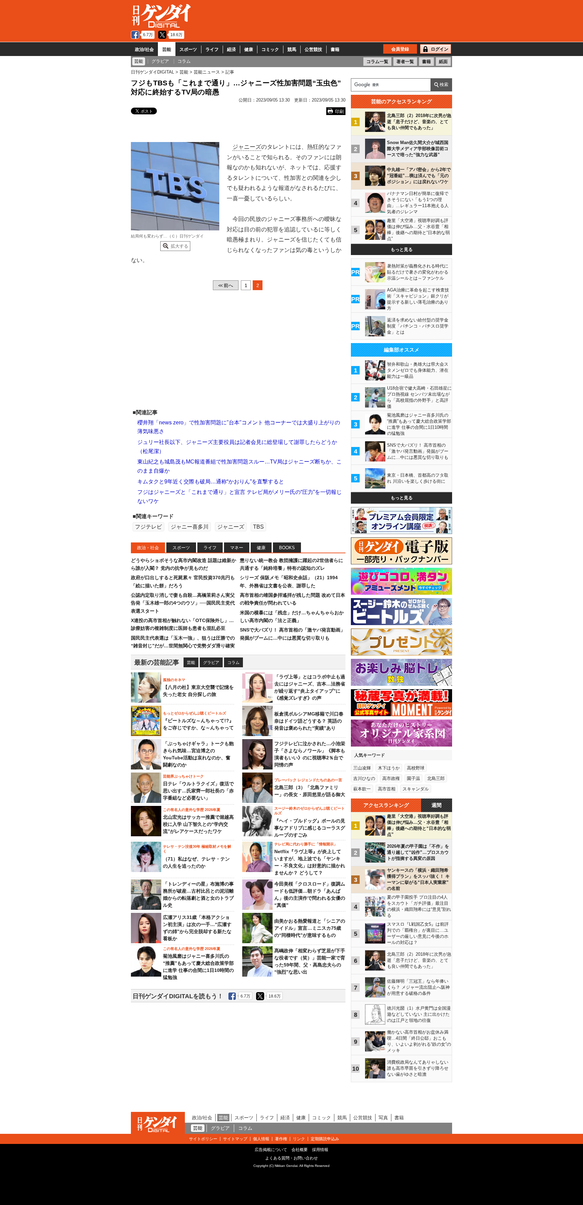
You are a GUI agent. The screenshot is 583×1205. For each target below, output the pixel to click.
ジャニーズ (246, 147)
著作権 (281, 1139)
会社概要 (300, 1149)
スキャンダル (415, 788)
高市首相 (386, 788)
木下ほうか (389, 767)
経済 (231, 49)
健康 (248, 49)
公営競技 (313, 49)
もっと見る (402, 249)
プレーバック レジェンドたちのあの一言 (308, 780)
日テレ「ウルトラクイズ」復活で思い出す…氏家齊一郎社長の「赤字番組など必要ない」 (198, 791)
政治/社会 (144, 49)
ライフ (212, 49)
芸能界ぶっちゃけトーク (183, 776)
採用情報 (320, 1149)
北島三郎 (436, 778)
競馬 (291, 49)
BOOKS (287, 547)
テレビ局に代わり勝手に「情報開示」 (305, 844)
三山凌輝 (362, 767)
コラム (233, 662)
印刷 (339, 111)
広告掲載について (271, 1149)
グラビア (211, 662)
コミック (270, 49)
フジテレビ (148, 527)
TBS (258, 527)
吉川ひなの (364, 778)
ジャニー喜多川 (190, 527)
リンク (299, 1139)
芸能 (166, 49)
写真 (383, 1117)
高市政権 (391, 778)
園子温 (413, 778)
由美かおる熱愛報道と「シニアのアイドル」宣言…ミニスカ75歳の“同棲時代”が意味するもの (309, 928)
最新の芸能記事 (156, 662)
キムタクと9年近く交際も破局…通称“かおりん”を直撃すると (210, 481)
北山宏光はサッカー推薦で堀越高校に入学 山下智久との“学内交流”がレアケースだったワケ (198, 824)
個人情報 (261, 1139)
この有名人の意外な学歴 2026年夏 (191, 810)
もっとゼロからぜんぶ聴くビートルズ (194, 713)
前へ (225, 285)
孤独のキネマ (174, 680)
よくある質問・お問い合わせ (291, 1158)
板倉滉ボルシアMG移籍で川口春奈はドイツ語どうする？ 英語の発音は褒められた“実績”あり (308, 721)
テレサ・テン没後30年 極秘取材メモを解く (197, 848)
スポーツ (188, 49)
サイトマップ (235, 1139)
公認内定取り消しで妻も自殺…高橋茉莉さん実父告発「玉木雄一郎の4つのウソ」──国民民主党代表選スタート (183, 603)
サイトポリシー (203, 1139)
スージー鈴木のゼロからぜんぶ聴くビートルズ (309, 810)
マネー (236, 547)
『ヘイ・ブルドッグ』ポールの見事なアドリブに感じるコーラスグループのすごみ (309, 828)
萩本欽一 (362, 788)
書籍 (335, 49)
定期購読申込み (325, 1139)
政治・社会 (148, 547)
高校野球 (415, 767)
